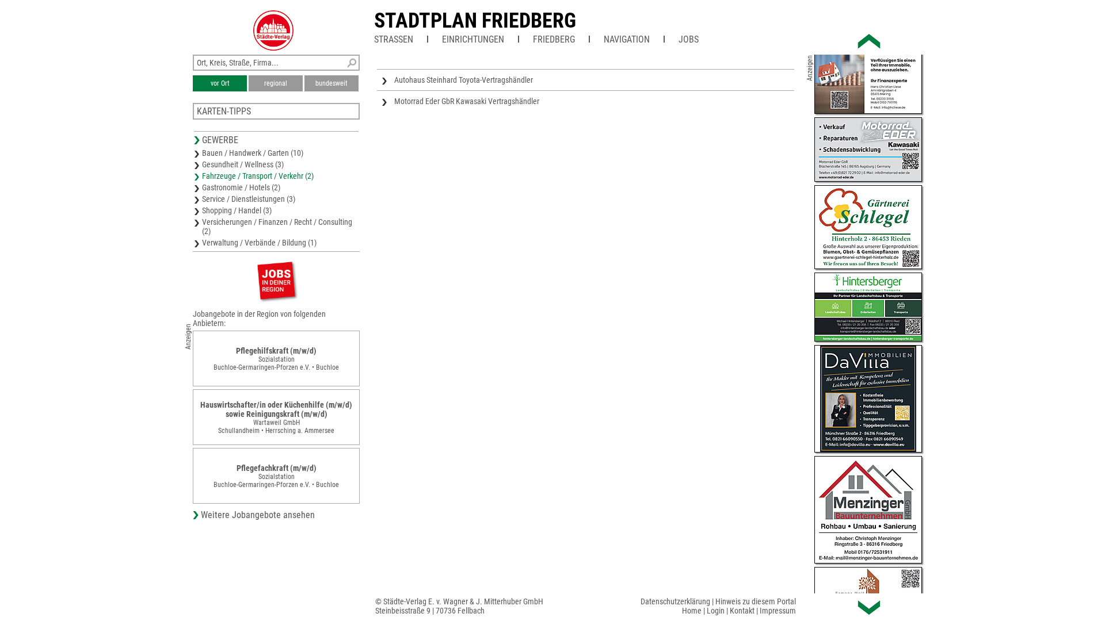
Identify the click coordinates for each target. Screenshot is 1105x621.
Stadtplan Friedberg (475, 21)
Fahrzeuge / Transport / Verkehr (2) (258, 176)
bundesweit (331, 83)
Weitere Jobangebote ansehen (258, 514)
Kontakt (742, 610)
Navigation (627, 39)
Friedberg (554, 39)
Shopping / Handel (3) (237, 210)
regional (275, 83)
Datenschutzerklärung (675, 601)
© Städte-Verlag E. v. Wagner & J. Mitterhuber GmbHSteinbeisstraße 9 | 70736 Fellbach (459, 606)
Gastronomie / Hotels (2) (241, 187)
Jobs (689, 39)
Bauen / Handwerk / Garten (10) (252, 153)
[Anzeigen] (276, 280)
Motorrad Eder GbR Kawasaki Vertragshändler (466, 101)
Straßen (393, 39)
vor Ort (220, 83)
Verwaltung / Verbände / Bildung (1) (259, 242)
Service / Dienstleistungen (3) (248, 199)
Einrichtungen (473, 39)
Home (692, 610)
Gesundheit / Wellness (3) (243, 164)
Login (716, 610)
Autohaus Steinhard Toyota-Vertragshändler (463, 80)
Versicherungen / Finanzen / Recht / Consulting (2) (277, 226)
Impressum (778, 610)
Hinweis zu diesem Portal (755, 601)
